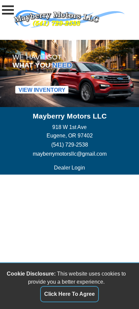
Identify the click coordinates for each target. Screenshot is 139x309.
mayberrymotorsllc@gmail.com (70, 154)
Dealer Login (69, 167)
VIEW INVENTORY (42, 90)
